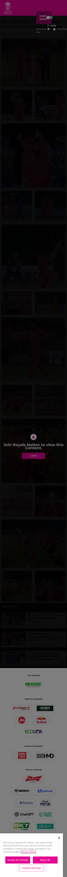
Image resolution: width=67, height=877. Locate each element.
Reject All (45, 860)
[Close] (59, 838)
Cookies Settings (31, 868)
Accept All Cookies (17, 860)
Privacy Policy (29, 852)
